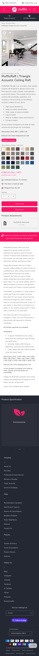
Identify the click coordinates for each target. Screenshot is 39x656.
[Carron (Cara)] (13, 167)
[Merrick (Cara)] (32, 154)
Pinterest (7, 597)
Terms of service (30, 653)
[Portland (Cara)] (3, 154)
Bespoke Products (10, 516)
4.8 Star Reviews (29, 18)
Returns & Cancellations (12, 511)
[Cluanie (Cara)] (8, 163)
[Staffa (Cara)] (8, 167)
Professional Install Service (14, 475)
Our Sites (7, 471)
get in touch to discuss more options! (19, 238)
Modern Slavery (9, 552)
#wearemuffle (9, 601)
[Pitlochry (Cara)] (27, 158)
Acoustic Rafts (10, 23)
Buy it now (19, 210)
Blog (5, 571)
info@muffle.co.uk (30, 3)
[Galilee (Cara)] (32, 163)
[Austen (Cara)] (27, 149)
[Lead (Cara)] (3, 158)
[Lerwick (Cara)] (18, 149)
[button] (4, 9)
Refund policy (20, 653)
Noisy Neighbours (10, 520)
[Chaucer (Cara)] (18, 154)
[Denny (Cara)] (13, 158)
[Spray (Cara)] (32, 149)
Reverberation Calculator (13, 503)
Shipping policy (10, 653)
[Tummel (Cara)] (22, 158)
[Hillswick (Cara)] (22, 154)
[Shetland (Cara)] (13, 154)
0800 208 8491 (10, 3)
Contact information (27, 650)
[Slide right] (24, 70)
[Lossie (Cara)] (18, 158)
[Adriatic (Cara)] (3, 163)
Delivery (7, 524)
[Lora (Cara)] (18, 167)
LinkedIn (7, 580)
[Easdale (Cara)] (32, 158)
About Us (7, 466)
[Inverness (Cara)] (27, 163)
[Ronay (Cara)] (18, 163)
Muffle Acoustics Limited (18, 648)
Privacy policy (16, 650)
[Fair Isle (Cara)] (3, 167)
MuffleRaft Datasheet (21, 222)
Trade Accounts (9, 18)
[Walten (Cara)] (13, 163)
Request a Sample (9, 140)
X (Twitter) (8, 588)
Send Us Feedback (11, 488)
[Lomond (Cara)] (8, 154)
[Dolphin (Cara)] (22, 163)
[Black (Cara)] (8, 158)
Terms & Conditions (11, 548)
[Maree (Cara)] (8, 149)
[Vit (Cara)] (3, 149)
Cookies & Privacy (10, 543)
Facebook (7, 584)
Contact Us (8, 528)
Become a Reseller (10, 479)
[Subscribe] (31, 613)
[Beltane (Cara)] (13, 149)
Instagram (7, 576)
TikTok (6, 593)
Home (3, 23)
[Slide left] (15, 70)
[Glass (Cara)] (27, 154)
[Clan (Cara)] (22, 149)
